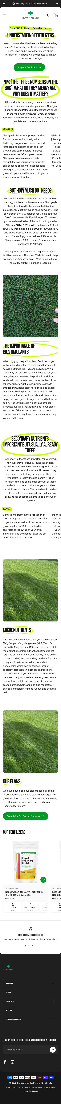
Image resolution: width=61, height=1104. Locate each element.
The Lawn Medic (12, 888)
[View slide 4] (36, 945)
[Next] (57, 3)
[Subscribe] (53, 1050)
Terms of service (24, 1087)
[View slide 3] (32, 945)
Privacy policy (11, 1087)
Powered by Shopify (42, 1083)
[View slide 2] (28, 945)
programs (45, 262)
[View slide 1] (25, 945)
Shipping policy (49, 1087)
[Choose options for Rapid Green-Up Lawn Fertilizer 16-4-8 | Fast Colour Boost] (43, 880)
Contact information (30, 1091)
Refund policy (37, 1087)
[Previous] (4, 3)
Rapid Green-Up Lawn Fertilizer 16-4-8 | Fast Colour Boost (24, 893)
